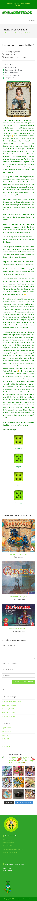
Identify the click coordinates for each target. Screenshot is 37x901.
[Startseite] (2, 33)
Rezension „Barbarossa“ (18, 628)
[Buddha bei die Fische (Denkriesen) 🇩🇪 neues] (7, 794)
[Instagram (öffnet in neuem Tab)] (18, 5)
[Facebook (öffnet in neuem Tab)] (15, 5)
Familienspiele (10, 57)
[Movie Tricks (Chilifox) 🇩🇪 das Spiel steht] (30, 794)
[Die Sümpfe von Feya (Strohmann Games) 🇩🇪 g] (7, 771)
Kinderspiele (5, 739)
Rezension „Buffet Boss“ (9, 709)
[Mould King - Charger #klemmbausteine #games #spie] (18, 794)
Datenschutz (7, 871)
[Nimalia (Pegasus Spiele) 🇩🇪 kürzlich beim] (18, 782)
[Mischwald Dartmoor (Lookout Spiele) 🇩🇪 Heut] (30, 782)
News (3, 743)
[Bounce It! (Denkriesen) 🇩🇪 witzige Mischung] (30, 771)
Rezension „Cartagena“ (18, 596)
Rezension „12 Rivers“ (8, 713)
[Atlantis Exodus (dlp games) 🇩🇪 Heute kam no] (7, 782)
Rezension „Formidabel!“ (9, 705)
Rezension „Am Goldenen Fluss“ (11, 701)
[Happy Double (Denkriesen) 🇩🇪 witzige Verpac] (18, 771)
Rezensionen (21, 57)
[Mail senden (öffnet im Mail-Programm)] (21, 5)
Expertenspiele (6, 728)
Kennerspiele (6, 735)
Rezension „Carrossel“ (18, 554)
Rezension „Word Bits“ (8, 716)
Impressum (7, 868)
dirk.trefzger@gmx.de (12, 52)
